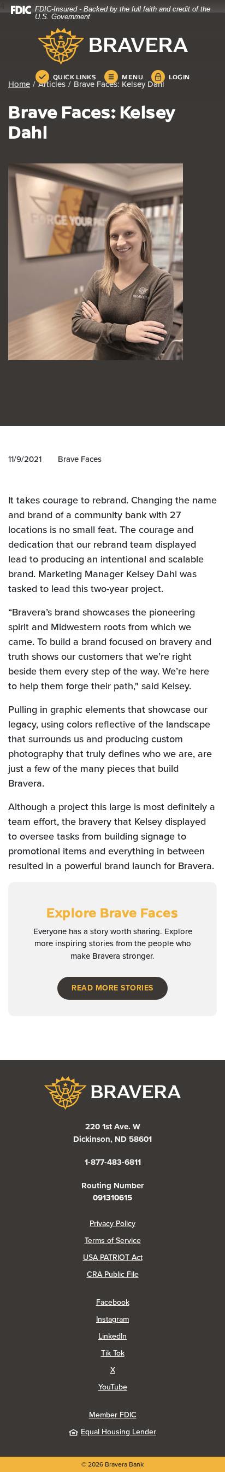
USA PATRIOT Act (113, 1257)
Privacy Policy (153, 1223)
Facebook (156, 1302)
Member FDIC (113, 1415)
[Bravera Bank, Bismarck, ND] (112, 46)
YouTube (156, 1387)
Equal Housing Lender (118, 1432)
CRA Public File (152, 1274)
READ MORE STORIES (112, 988)
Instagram (156, 1319)
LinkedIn (156, 1336)
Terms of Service (113, 1240)
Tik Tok (156, 1353)
